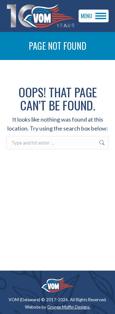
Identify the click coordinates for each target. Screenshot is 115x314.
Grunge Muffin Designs (68, 307)
